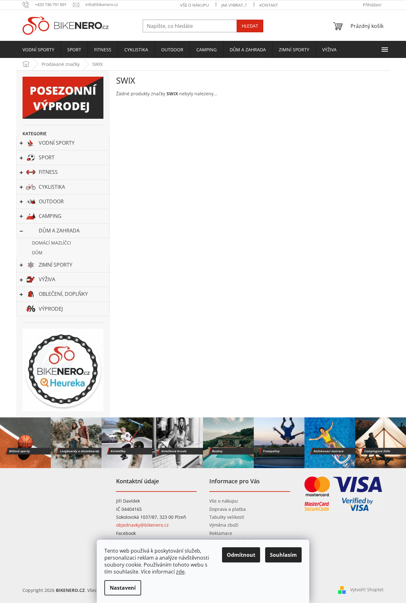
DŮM (37, 253)
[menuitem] (38, 49)
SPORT (47, 157)
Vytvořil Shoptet (366, 590)
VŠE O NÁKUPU (194, 5)
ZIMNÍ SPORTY (55, 264)
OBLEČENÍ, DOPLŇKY (63, 293)
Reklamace (220, 533)
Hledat (250, 26)
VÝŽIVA (47, 279)
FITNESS (48, 171)
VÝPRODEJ (51, 308)
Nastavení (123, 587)
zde (180, 571)
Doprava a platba (227, 509)
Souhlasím (283, 554)
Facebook (126, 533)
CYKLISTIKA (52, 186)
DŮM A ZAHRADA (59, 230)
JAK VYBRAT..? (234, 5)
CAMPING (50, 216)
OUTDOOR (51, 201)
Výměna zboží (224, 525)
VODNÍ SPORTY (57, 142)
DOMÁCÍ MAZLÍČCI (51, 243)
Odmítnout (241, 554)
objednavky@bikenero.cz (142, 525)
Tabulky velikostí (226, 517)
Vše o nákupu (223, 501)
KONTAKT (268, 5)
